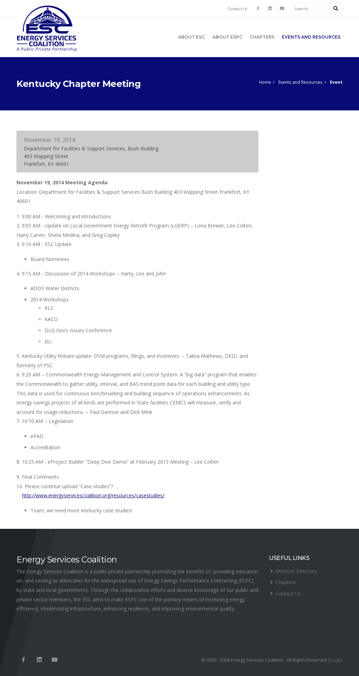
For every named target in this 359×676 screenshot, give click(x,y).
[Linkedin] (39, 660)
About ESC (191, 37)
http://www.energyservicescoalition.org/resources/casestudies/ (93, 495)
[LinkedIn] (270, 8)
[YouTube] (282, 8)
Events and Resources (311, 37)
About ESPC (227, 37)
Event (336, 82)
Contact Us (237, 8)
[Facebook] (258, 8)
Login (337, 660)
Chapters (262, 37)
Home (265, 82)
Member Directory (296, 571)
